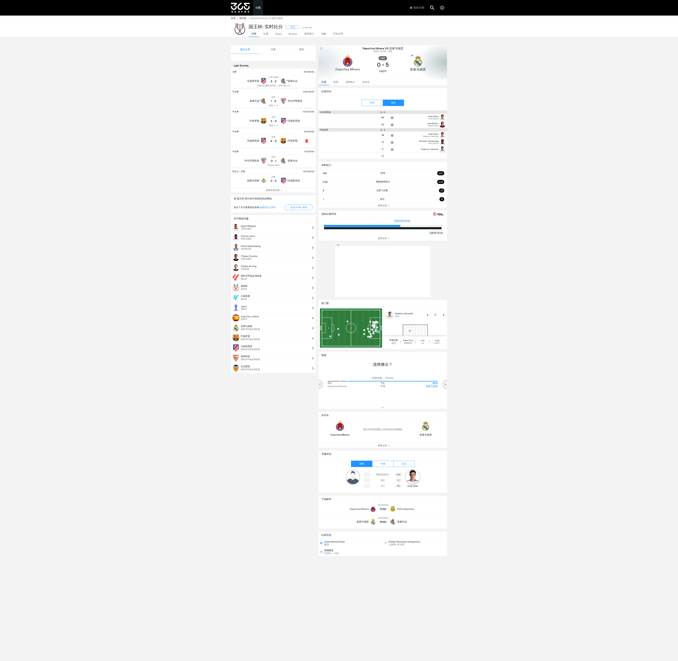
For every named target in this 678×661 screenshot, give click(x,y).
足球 (233, 18)
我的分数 (418, 7)
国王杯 (242, 18)
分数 (258, 7)
